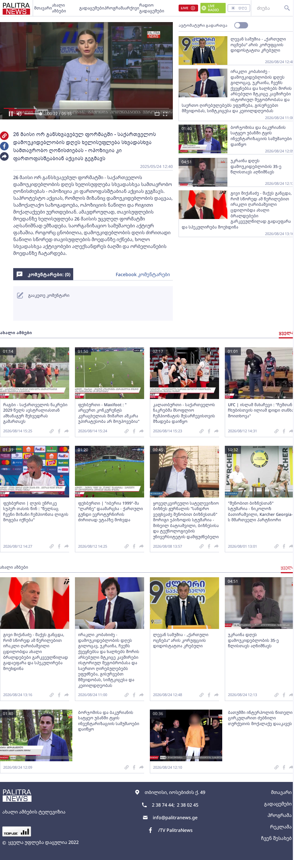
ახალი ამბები (59, 7)
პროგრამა (114, 8)
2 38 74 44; (163, 805)
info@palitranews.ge (175, 817)
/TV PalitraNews (175, 830)
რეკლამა (281, 827)
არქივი (132, 8)
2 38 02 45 (187, 805)
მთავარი (43, 8)
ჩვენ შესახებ (276, 838)
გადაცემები (91, 8)
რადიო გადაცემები (151, 7)
